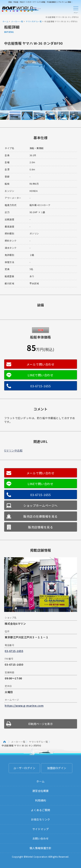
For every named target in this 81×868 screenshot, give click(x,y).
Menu (75, 9)
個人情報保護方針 (40, 848)
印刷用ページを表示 (40, 724)
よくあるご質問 (40, 810)
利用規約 (40, 800)
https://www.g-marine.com (24, 705)
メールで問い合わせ (41, 364)
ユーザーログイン (24, 768)
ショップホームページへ (40, 505)
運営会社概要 (40, 791)
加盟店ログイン (56, 768)
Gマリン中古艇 (13, 450)
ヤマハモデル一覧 (34, 21)
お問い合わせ (40, 838)
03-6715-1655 (40, 386)
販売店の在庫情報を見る (40, 516)
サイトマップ (40, 829)
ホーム (5, 21)
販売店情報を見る (40, 527)
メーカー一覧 (17, 21)
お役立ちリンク (40, 819)
